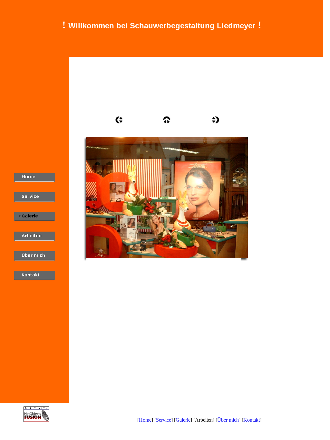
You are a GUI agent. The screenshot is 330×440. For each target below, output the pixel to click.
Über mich (228, 420)
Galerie (183, 420)
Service (163, 420)
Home (145, 420)
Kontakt (251, 420)
